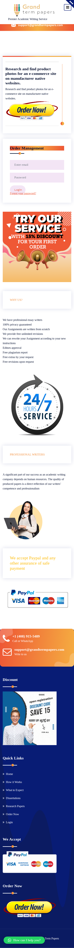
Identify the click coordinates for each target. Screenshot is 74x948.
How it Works (14, 782)
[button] (24, 940)
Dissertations (13, 798)
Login (9, 822)
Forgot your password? (23, 193)
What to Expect (15, 790)
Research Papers (15, 806)
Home (9, 773)
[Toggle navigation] (67, 7)
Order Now (12, 814)
